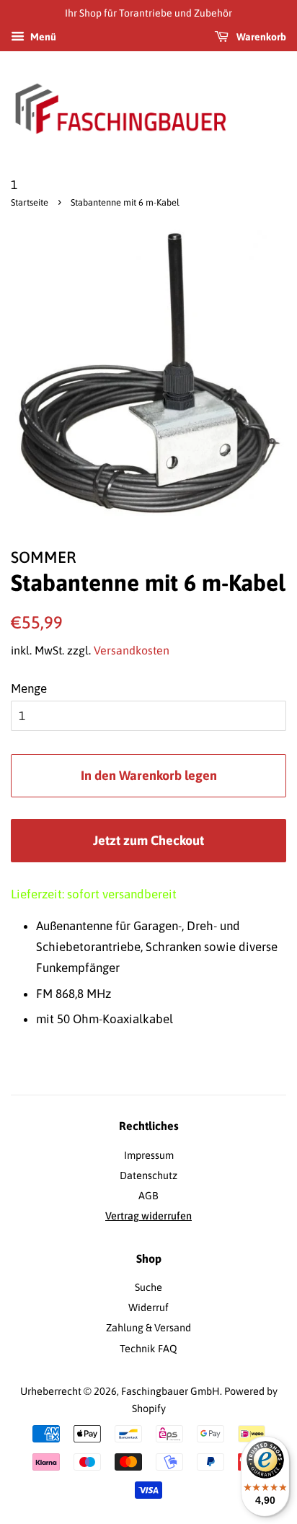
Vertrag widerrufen (148, 1216)
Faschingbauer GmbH (170, 1391)
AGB (148, 1195)
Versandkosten (131, 650)
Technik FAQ (148, 1348)
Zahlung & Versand (148, 1328)
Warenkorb (260, 37)
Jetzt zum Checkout (148, 840)
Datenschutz (148, 1175)
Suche (148, 1287)
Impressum (149, 1155)
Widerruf (148, 1307)
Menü (42, 37)
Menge (29, 688)
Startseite (29, 202)
